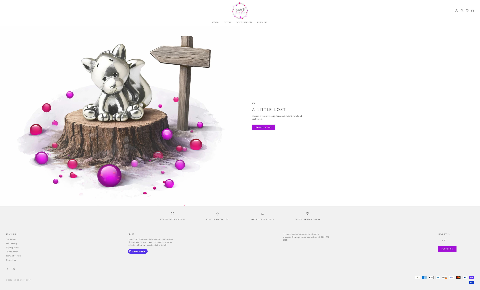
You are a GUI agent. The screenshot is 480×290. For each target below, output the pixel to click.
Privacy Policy (12, 251)
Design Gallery (244, 22)
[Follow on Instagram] (13, 268)
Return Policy (11, 243)
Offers (228, 22)
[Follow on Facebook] (7, 268)
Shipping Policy (12, 247)
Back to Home (263, 127)
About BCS (262, 22)
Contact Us (11, 260)
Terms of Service (13, 256)
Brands (216, 22)
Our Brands (11, 239)
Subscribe (447, 249)
